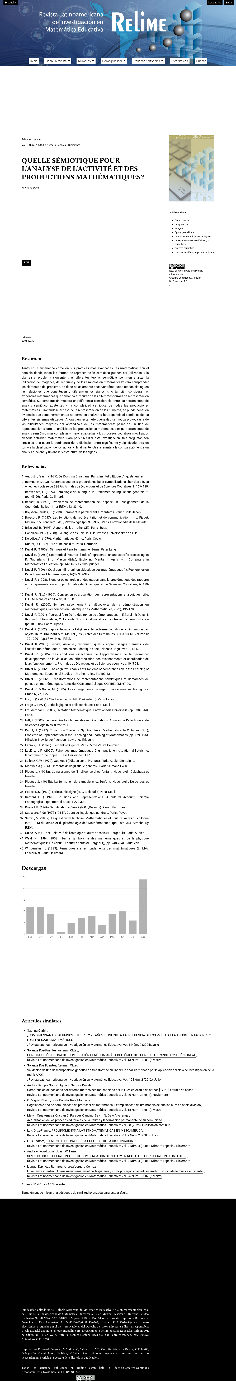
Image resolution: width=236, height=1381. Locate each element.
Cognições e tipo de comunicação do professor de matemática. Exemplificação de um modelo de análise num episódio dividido (114, 1105)
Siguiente (58, 1184)
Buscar (201, 61)
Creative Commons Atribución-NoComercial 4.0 (185, 279)
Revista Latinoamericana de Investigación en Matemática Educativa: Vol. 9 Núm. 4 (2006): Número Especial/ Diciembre (108, 1146)
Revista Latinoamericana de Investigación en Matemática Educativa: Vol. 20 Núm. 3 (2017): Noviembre (97, 1095)
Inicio (33, 61)
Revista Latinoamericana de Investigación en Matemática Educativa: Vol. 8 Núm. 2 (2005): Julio (94, 1044)
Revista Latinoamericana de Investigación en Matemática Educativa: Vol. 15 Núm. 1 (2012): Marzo (94, 1110)
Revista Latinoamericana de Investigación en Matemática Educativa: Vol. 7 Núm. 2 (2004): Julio (92, 1135)
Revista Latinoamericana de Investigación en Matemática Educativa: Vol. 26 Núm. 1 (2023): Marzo (94, 1176)
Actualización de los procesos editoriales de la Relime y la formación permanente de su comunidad (94, 1120)
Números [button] (84, 61)
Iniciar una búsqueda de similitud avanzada (73, 1192)
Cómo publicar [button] (112, 61)
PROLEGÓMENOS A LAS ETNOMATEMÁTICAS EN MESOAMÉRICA (97, 1130)
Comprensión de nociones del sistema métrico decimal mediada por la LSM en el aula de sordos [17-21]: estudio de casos (110, 1090)
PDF (26, 262)
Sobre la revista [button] (56, 61)
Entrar (229, 2)
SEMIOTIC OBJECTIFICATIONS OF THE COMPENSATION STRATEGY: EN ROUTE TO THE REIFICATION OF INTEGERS (106, 1156)
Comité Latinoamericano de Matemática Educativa (58, 1314)
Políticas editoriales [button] (147, 61)
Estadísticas (179, 61)
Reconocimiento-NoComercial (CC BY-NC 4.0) (51, 1372)
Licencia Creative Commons (131, 1368)
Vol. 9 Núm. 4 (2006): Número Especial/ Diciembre (51, 145)
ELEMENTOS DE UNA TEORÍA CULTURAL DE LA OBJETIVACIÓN (89, 1141)
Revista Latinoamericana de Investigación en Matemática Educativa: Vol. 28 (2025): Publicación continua (98, 1125)
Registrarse (214, 2)
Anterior (27, 1184)
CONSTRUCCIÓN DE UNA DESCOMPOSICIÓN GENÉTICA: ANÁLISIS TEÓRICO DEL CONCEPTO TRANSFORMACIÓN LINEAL (111, 1055)
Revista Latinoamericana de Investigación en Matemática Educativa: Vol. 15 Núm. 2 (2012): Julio (95, 1079)
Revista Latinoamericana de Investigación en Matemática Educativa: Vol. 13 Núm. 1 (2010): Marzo (94, 1060)
